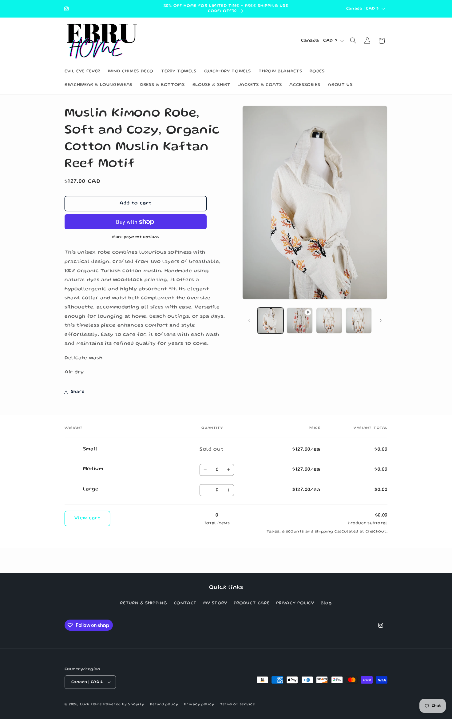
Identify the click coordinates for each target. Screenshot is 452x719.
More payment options (135, 237)
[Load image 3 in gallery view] (359, 320)
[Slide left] (249, 320)
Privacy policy (199, 704)
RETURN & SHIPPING (143, 603)
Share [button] (77, 392)
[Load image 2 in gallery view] (329, 320)
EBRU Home (91, 704)
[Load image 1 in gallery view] (270, 320)
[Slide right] (380, 320)
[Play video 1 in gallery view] (300, 320)
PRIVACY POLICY (295, 603)
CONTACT (185, 603)
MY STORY (215, 603)
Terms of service (237, 704)
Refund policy (164, 704)
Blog (326, 603)
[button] (353, 41)
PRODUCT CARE (252, 603)
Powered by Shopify (123, 704)
